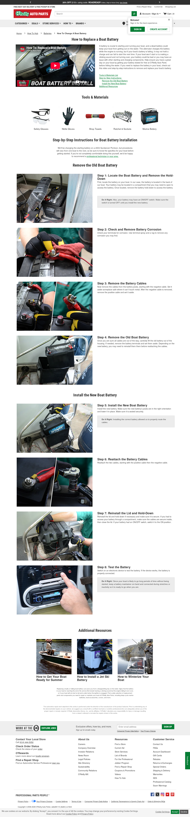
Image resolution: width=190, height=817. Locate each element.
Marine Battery (150, 128)
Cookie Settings (163, 812)
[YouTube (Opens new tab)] (167, 794)
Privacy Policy (87, 814)
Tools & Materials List (108, 75)
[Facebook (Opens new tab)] (152, 794)
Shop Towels (95, 128)
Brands (79, 23)
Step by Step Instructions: (110, 78)
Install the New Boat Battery (114, 83)
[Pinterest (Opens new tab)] (172, 794)
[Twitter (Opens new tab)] (157, 794)
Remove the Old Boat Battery (115, 80)
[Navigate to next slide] (159, 2)
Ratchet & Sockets (122, 128)
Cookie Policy (71, 814)
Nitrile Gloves (68, 128)
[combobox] (93, 13)
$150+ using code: (95, 2)
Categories (20, 23)
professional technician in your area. (103, 156)
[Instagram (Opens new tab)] (162, 794)
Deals (34, 23)
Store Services (50, 23)
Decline (184, 812)
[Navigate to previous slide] (30, 2)
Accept (175, 812)
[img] (169, 19)
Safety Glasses (41, 128)
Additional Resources (108, 86)
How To (66, 23)
